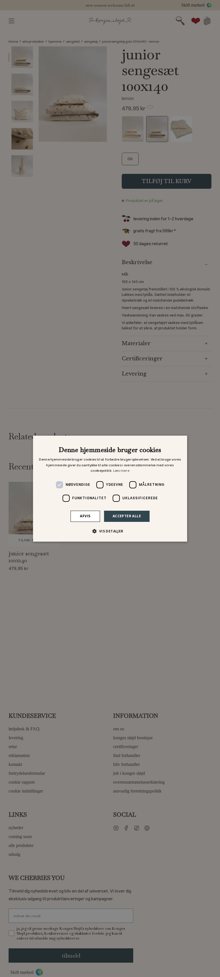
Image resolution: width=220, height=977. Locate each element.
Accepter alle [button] (127, 516)
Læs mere (121, 471)
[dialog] (110, 488)
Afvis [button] (85, 516)
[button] (110, 531)
